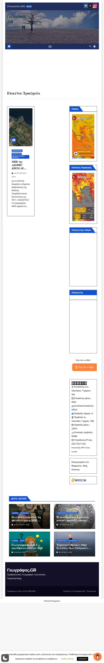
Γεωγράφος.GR (21, 570)
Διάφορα (15, 513)
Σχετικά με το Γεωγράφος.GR (74, 591)
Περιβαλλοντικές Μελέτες (18, 156)
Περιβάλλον (16, 153)
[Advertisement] (52, 68)
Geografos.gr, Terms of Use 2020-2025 (21, 591)
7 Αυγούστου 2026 (66, 524)
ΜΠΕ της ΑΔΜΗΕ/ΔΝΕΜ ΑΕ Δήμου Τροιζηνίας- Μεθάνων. (19, 170)
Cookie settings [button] (67, 659)
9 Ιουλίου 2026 (20, 552)
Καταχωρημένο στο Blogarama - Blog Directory (80, 466)
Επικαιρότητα (17, 150)
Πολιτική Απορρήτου (52, 601)
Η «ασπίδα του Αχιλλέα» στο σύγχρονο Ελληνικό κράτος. (72, 520)
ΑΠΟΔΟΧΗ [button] (82, 659)
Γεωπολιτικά (61, 513)
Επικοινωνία (91, 591)
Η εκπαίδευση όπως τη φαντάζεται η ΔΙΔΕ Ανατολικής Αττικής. (26, 520)
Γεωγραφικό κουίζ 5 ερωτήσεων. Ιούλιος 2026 (27, 546)
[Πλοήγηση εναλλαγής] (50, 46)
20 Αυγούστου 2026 (21, 524)
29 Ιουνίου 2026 (65, 552)
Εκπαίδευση (24, 513)
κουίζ (22, 540)
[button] (90, 46)
